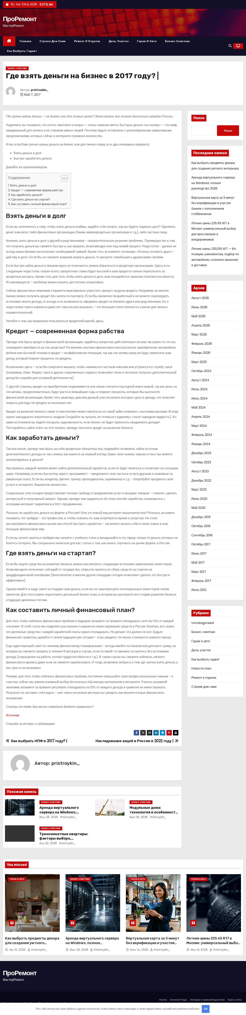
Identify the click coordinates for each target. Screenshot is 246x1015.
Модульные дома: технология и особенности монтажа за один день (154, 812)
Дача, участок (119, 41)
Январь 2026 (200, 353)
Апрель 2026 (200, 325)
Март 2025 (199, 362)
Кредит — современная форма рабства (37, 190)
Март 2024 (199, 426)
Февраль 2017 (201, 581)
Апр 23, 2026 (48, 843)
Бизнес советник (177, 41)
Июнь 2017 (199, 553)
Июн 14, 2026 (139, 950)
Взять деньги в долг (23, 185)
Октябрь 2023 (201, 462)
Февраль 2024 (201, 435)
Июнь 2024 (199, 398)
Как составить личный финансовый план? (39, 204)
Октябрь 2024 (201, 371)
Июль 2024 (199, 389)
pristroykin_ (39, 90)
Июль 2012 (198, 590)
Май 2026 (198, 316)
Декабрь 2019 (200, 517)
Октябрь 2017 (200, 544)
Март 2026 (199, 334)
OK (206, 1009)
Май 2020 (198, 508)
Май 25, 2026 (139, 817)
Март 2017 (198, 572)
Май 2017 (198, 562)
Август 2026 (200, 298)
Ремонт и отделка (87, 41)
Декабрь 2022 (201, 480)
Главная (25, 41)
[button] (230, 46)
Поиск (198, 118)
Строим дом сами (53, 41)
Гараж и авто (147, 41)
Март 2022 (199, 489)
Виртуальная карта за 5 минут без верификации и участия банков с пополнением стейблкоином (152, 945)
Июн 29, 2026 (48, 817)
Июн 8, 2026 (200, 950)
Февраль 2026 (201, 343)
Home (163, 1000)
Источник (12, 715)
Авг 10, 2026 (18, 950)
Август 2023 (200, 471)
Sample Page (178, 1000)
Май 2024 (198, 407)
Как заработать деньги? (27, 195)
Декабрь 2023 (201, 453)
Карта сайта (235, 1000)
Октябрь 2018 (200, 526)
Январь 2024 (200, 444)
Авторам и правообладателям (207, 1000)
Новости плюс (201, 668)
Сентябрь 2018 (202, 535)
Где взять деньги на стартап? (30, 199)
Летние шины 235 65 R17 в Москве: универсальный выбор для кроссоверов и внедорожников (213, 945)
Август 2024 (200, 380)
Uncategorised (202, 623)
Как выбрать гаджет (22, 51)
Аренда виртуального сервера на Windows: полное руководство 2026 (62, 812)
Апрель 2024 (200, 416)
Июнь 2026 (199, 307)
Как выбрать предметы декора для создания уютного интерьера (32, 943)
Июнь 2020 (199, 499)
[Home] (9, 41)
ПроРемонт (20, 18)
